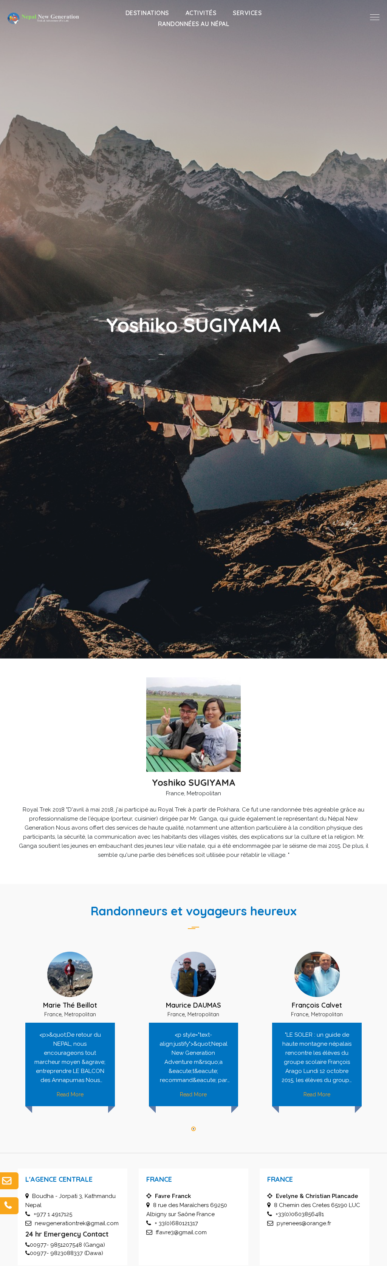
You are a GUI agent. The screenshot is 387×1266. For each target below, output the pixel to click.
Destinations (147, 13)
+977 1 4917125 (53, 1214)
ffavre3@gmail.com (181, 1232)
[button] (193, 1129)
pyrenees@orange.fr (304, 1223)
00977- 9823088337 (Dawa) (66, 1253)
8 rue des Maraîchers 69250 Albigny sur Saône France (186, 1205)
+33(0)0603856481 (300, 1214)
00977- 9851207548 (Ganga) (67, 1244)
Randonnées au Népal (193, 24)
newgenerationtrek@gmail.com (77, 1223)
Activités (201, 13)
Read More (70, 1094)
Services (247, 13)
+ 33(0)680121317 (176, 1223)
